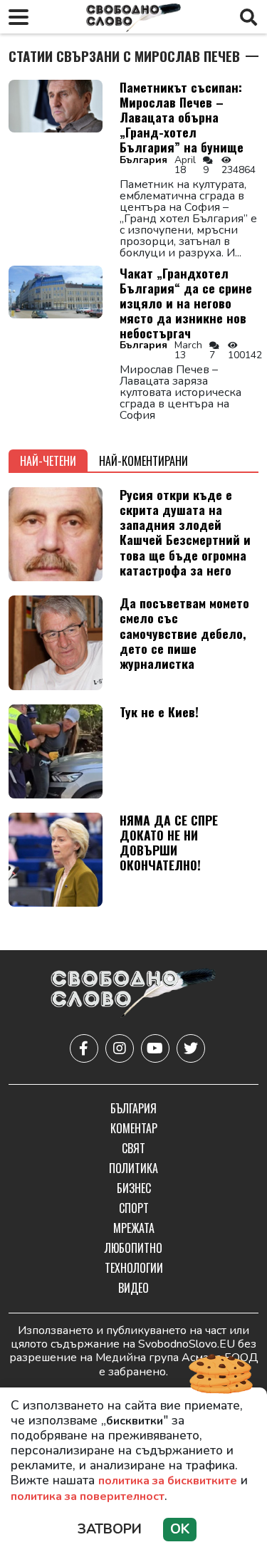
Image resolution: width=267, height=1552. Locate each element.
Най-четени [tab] (48, 460)
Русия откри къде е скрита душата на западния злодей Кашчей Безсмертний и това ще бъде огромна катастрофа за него (185, 532)
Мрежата (134, 1227)
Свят (133, 1148)
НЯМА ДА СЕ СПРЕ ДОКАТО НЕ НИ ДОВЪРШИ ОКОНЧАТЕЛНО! (169, 842)
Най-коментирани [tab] (143, 460)
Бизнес (134, 1188)
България (143, 160)
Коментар (133, 1128)
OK (179, 1529)
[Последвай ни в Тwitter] (191, 1048)
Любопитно (133, 1247)
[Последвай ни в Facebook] (84, 1048)
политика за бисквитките (167, 1481)
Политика (133, 1168)
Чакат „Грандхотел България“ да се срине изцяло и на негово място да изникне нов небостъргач (186, 303)
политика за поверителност (87, 1496)
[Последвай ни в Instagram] (119, 1048)
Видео (133, 1287)
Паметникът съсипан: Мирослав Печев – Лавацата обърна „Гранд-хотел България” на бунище (182, 117)
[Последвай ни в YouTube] (155, 1048)
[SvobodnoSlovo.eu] (133, 994)
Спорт (134, 1208)
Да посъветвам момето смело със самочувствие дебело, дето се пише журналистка (184, 632)
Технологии (134, 1267)
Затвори (110, 1529)
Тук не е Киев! (159, 711)
